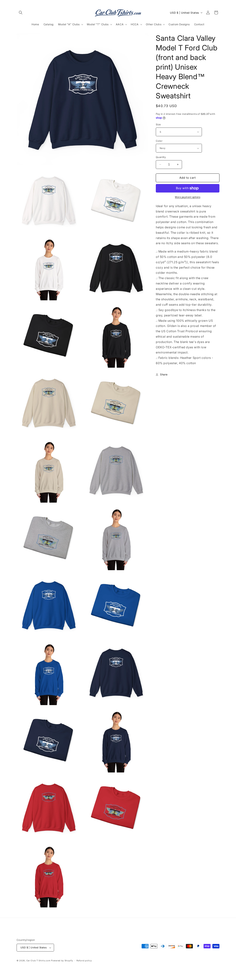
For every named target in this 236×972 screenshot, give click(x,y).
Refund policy (84, 960)
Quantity (161, 157)
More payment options (187, 197)
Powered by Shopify (62, 960)
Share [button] (164, 374)
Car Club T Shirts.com (38, 960)
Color (159, 140)
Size (158, 124)
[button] (21, 12)
